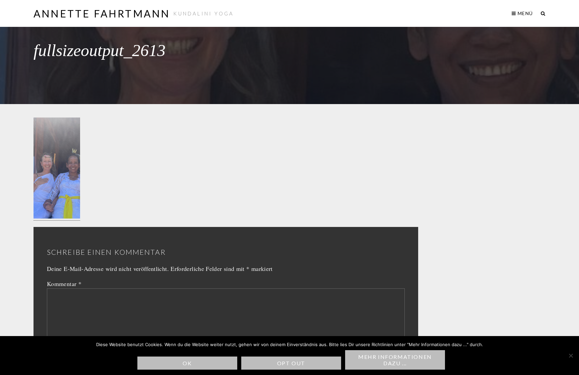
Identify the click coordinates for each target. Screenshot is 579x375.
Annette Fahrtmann (102, 13)
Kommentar (64, 284)
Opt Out (291, 363)
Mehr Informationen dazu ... (395, 360)
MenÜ (524, 13)
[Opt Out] (570, 355)
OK (187, 363)
